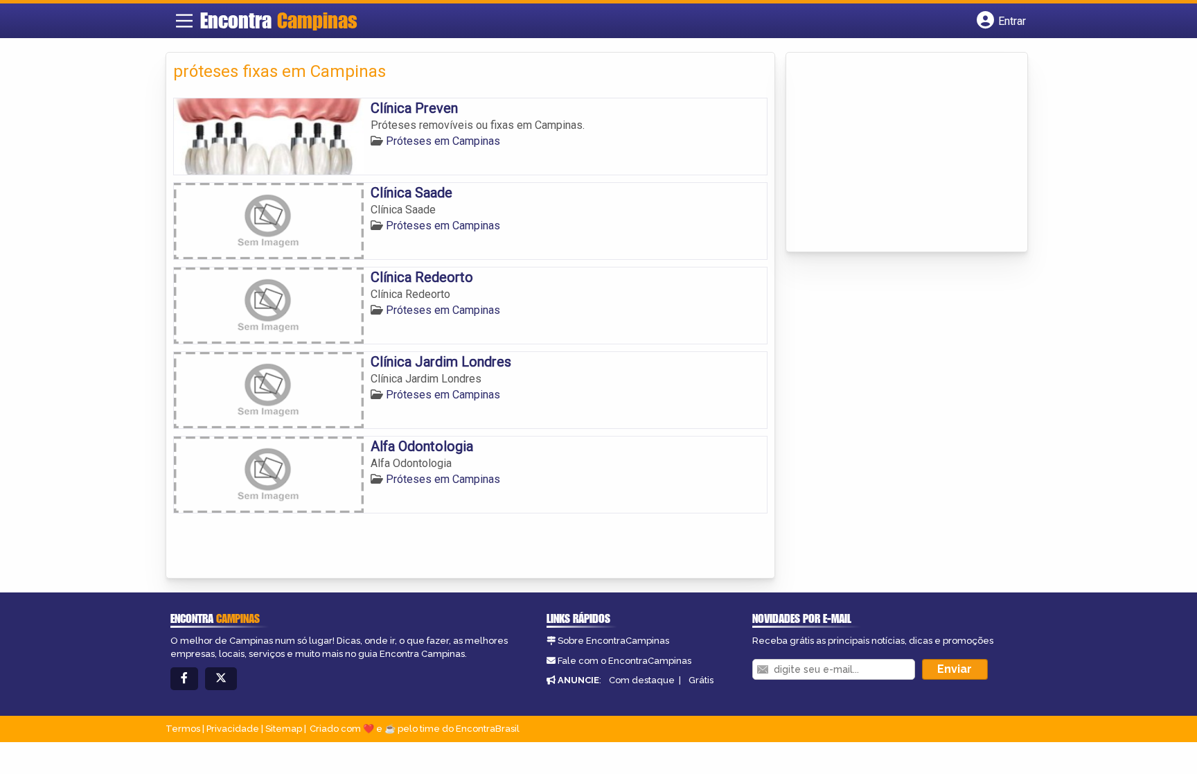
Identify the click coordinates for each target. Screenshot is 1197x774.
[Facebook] (184, 678)
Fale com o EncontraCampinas (624, 661)
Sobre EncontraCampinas (613, 640)
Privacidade (232, 728)
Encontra (278, 20)
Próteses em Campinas (443, 141)
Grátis (701, 680)
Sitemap (283, 728)
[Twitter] (221, 678)
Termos (183, 728)
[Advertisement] (897, 153)
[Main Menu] (184, 21)
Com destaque (642, 680)
